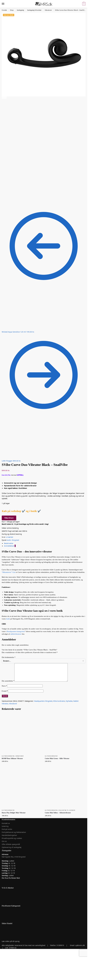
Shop (12, 10)
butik (8, 619)
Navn (4, 686)
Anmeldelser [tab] (10, 546)
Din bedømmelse (8, 657)
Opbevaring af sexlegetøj (11, 847)
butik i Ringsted (13, 540)
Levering (5, 826)
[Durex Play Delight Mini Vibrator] (22, 787)
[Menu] (5, 4)
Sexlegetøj (20, 10)
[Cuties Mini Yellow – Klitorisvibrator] (65, 787)
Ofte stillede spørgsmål (11, 844)
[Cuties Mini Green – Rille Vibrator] (65, 733)
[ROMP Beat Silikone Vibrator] (22, 733)
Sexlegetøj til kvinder (34, 10)
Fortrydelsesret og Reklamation (14, 832)
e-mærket (10, 537)
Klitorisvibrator (59, 701)
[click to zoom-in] (44, 54)
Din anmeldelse (8, 681)
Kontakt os (6, 823)
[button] (84, 3)
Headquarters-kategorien (16, 631)
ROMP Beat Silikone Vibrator (12, 758)
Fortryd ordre (7, 829)
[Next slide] (4, 96)
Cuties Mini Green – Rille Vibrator (57, 758)
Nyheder (69, 701)
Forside (4, 10)
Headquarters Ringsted (43, 701)
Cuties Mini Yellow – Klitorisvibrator (58, 813)
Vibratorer (48, 10)
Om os (4, 841)
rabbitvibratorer (16, 634)
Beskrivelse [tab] (8, 543)
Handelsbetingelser (9, 835)
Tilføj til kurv (9, 518)
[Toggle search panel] (2, 9)
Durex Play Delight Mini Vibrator (13, 813)
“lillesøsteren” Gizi (8, 572)
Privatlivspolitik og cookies (12, 838)
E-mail (5, 691)
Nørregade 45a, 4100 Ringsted (13, 857)
